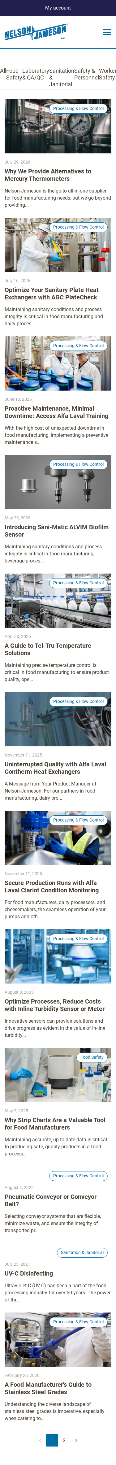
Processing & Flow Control (78, 108)
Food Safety (14, 74)
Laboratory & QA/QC (35, 74)
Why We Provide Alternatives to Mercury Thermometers (48, 175)
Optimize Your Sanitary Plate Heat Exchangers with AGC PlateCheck (52, 293)
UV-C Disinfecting (29, 1273)
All (3, 70)
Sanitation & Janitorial (61, 77)
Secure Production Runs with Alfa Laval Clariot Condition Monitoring (52, 886)
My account (58, 8)
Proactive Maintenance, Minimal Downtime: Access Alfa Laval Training (56, 412)
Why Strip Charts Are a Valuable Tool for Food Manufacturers (55, 1123)
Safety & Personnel (86, 74)
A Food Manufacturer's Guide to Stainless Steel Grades (48, 1388)
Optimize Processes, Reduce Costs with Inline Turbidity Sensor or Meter (55, 1005)
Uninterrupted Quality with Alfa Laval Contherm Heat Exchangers (55, 768)
